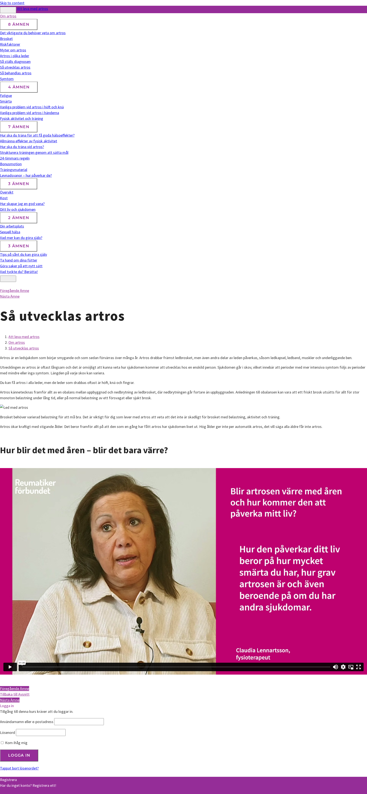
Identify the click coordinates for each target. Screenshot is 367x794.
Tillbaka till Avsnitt (15, 694)
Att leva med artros (32, 8)
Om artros (16, 342)
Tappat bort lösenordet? (19, 768)
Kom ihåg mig (15, 742)
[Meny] (8, 279)
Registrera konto (13, 791)
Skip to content (12, 2)
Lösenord (7, 732)
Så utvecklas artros (23, 348)
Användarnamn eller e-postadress (26, 721)
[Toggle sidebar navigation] (8, 10)
